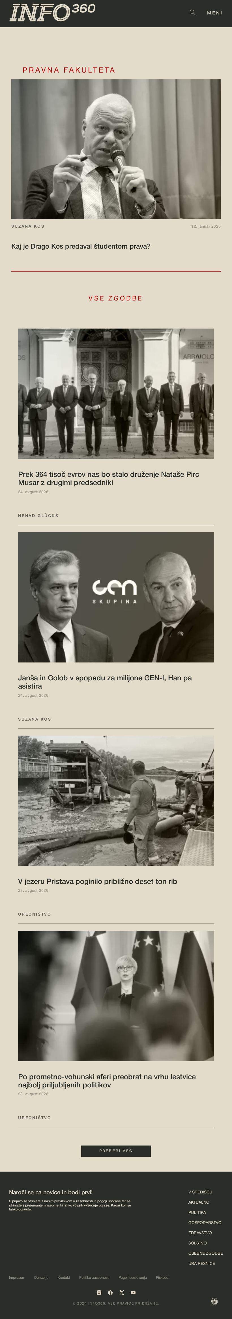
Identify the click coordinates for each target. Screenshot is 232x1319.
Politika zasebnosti (94, 1278)
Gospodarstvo (205, 1223)
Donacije (41, 1278)
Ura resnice (201, 1264)
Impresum (17, 1278)
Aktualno (198, 1202)
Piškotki (162, 1278)
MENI (215, 13)
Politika (197, 1213)
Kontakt (63, 1278)
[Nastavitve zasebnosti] (214, 1301)
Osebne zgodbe (205, 1254)
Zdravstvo (200, 1233)
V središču (200, 1192)
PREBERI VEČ (116, 1151)
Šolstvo (197, 1243)
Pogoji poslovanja (133, 1278)
